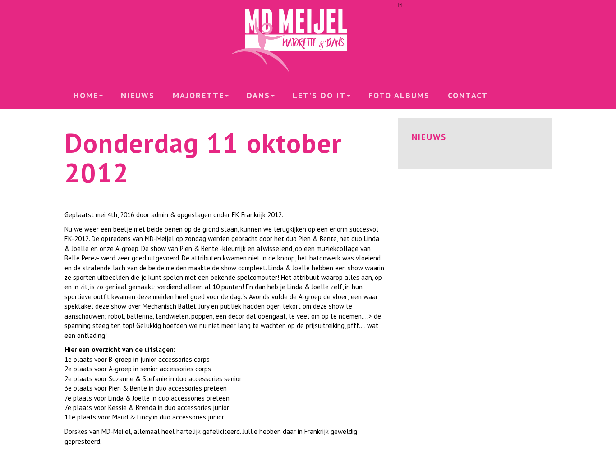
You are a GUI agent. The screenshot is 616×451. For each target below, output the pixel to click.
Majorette (198, 95)
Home (86, 95)
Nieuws (138, 95)
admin (159, 214)
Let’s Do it (319, 95)
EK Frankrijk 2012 (257, 214)
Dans (258, 95)
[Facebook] (400, 4)
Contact (468, 95)
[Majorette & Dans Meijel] (308, 40)
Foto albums (399, 95)
